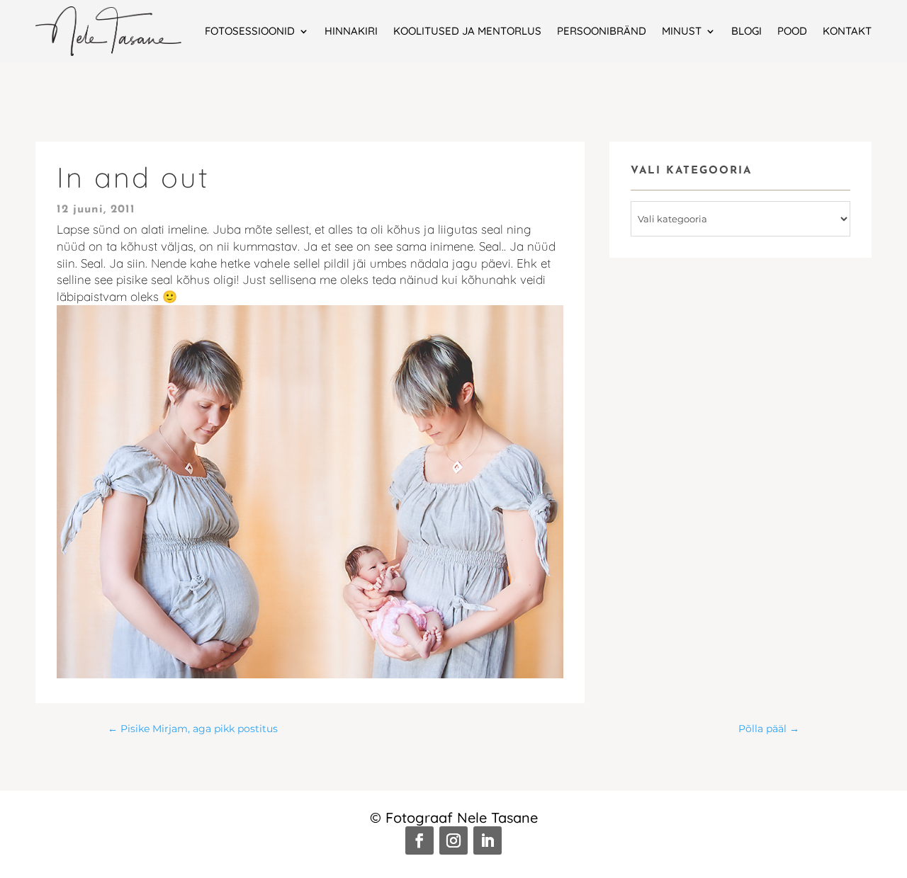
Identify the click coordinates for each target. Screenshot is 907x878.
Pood (792, 31)
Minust (682, 31)
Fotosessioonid (250, 31)
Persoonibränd (601, 31)
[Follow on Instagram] (453, 840)
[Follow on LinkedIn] (487, 840)
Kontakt (847, 31)
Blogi (746, 31)
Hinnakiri (351, 31)
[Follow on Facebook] (419, 840)
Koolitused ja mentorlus (467, 31)
